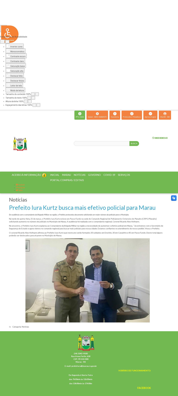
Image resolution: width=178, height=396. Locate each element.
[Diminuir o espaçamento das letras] (34, 105)
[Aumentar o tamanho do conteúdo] (37, 94)
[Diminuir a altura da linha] (26, 101)
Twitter (20, 194)
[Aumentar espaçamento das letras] (38, 105)
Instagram (21, 191)
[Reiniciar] (2, 42)
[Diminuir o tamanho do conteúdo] (33, 94)
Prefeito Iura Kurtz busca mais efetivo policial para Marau (82, 210)
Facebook (21, 188)
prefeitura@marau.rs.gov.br (84, 369)
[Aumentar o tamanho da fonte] (33, 98)
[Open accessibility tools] (3, 28)
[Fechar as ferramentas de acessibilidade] (7, 42)
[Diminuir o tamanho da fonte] (29, 98)
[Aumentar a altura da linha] (30, 101)
